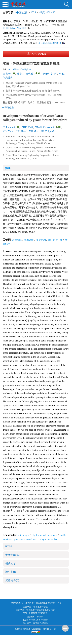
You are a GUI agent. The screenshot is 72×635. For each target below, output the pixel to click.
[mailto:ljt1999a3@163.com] (14, 73)
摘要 (8, 168)
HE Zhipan (47, 131)
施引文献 (10, 571)
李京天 (7, 73)
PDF (38, 54)
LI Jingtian (8, 127)
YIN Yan (7, 131)
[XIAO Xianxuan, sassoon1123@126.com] (56, 127)
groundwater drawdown (25, 539)
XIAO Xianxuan (44, 127)
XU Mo (33, 131)
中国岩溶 (21, 12)
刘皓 (53, 73)
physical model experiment (44, 535)
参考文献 (12, 554)
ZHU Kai (26, 127)
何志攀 (7, 77)
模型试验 (29, 240)
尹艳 (45, 73)
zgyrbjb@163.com (40, 623)
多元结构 (41, 240)
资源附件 (12, 580)
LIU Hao (20, 131)
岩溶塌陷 (17, 240)
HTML (9, 546)
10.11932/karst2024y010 (14, 28)
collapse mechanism (48, 539)
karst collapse (22, 535)
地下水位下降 (55, 240)
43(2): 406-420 (47, 12)
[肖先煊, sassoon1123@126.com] (36, 73)
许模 (62, 73)
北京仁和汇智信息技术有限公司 (37, 629)
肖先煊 (29, 73)
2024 (33, 12)
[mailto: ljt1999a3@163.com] (18, 127)
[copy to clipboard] (63, 43)
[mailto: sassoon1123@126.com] (59, 127)
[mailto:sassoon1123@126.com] (39, 73)
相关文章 (10, 563)
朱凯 (19, 73)
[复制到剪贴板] (29, 28)
